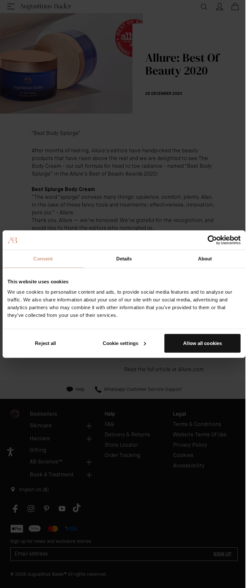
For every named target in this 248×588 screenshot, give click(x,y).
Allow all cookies (202, 343)
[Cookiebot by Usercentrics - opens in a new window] (212, 240)
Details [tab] (124, 258)
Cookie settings (121, 343)
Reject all (45, 343)
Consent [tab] (43, 258)
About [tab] (205, 258)
